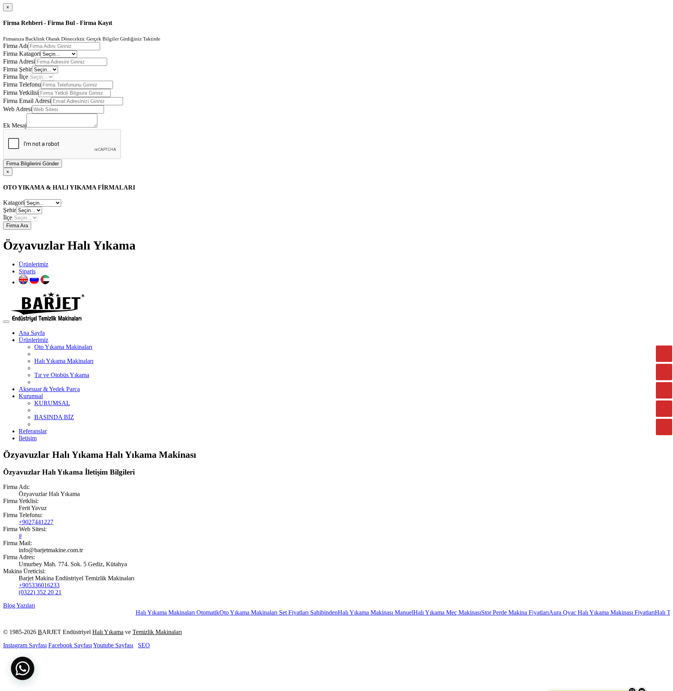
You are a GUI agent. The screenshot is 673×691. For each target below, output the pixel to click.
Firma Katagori (22, 53)
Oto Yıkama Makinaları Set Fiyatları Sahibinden (263, 612)
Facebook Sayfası (70, 645)
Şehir (9, 210)
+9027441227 (36, 522)
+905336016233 (39, 585)
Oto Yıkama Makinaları (63, 347)
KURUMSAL (52, 403)
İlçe (7, 217)
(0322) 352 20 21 (40, 592)
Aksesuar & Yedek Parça (49, 389)
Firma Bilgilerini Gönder (32, 164)
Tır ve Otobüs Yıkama (61, 375)
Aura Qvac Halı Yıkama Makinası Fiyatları (586, 612)
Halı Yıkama (107, 632)
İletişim (28, 438)
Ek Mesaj (14, 125)
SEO (144, 645)
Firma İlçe (15, 76)
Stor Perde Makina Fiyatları (499, 612)
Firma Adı (15, 46)
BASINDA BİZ (54, 417)
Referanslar (33, 431)
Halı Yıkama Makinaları (63, 361)
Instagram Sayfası (25, 645)
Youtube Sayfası (113, 645)
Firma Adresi (19, 61)
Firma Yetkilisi (21, 92)
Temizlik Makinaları (157, 632)
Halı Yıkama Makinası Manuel (360, 612)
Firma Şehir (17, 69)
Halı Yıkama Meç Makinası (431, 612)
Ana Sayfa (32, 333)
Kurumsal (31, 396)
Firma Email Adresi (27, 100)
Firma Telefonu (22, 84)
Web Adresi (17, 109)
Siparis (27, 271)
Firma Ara (17, 226)
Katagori (14, 202)
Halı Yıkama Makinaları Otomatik (162, 612)
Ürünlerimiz (33, 264)
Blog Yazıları (19, 605)
